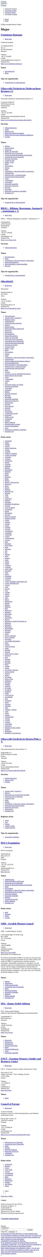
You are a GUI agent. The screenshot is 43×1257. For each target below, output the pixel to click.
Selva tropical (9, 406)
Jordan (7, 563)
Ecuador (7, 506)
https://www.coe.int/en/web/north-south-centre (15, 1134)
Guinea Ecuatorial (10, 455)
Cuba (6, 587)
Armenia (7, 459)
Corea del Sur (9, 695)
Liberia (7, 596)
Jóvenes (7, 372)
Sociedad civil (9, 193)
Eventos (7, 137)
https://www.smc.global (8, 952)
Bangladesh (8, 470)
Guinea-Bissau (9, 538)
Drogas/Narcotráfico (11, 336)
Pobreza (7, 146)
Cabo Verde (8, 569)
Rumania (7, 663)
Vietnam (7, 729)
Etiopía (7, 462)
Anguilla (7, 452)
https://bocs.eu (5, 872)
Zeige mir (4, 1232)
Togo (6, 708)
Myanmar (8, 630)
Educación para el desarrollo (14, 153)
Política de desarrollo (11, 151)
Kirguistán (8, 576)
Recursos (8, 410)
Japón (6, 560)
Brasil (6, 486)
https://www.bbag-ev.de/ (8, 240)
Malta (6, 1177)
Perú (6, 657)
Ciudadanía (8, 419)
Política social (9, 417)
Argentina (8, 457)
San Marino (8, 1184)
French (13, 12)
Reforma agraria (10, 320)
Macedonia (8, 618)
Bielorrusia (8, 731)
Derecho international (11, 426)
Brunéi (7, 488)
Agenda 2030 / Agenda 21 (13, 318)
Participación (9, 403)
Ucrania (7, 720)
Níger (6, 643)
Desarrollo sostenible (11, 184)
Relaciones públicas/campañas (14, 133)
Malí (6, 609)
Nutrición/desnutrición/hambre (14, 343)
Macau (7, 599)
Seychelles (8, 677)
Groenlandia (9, 531)
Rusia (6, 664)
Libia (6, 598)
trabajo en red (9, 131)
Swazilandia (8, 697)
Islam (6, 370)
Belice (7, 473)
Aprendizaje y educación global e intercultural (19, 171)
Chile (6, 495)
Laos (6, 590)
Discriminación (9, 71)
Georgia (7, 524)
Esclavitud (8, 189)
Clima (7, 178)
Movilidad (8, 397)
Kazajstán (8, 571)
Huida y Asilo (9, 162)
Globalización (9, 173)
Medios (7, 392)
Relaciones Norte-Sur (11, 186)
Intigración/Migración (11, 262)
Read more (8, 39)
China (7, 497)
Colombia (8, 578)
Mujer (7, 73)
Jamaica (7, 558)
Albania (7, 444)
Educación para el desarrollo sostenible (17, 795)
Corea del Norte (10, 646)
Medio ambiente (10, 422)
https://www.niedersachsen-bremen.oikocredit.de (16, 120)
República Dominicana (12, 504)
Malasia (7, 605)
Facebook (15, 1219)
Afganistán (8, 441)
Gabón (7, 520)
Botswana (8, 484)
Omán (7, 648)
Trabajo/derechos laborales (13, 323)
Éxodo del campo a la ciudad (14, 384)
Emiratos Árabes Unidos (12, 728)
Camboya (8, 565)
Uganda (7, 719)
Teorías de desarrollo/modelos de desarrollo (18, 155)
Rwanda (7, 661)
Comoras (7, 580)
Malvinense (8, 513)
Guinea (7, 536)
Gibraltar (7, 527)
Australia (7, 464)
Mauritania (8, 614)
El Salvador (8, 509)
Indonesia (8, 549)
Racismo (7, 187)
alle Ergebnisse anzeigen (8, 1253)
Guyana (7, 540)
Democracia (8, 332)
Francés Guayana (10, 517)
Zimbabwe (8, 681)
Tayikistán (8, 700)
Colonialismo (9, 180)
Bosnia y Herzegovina (12, 482)
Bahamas (8, 466)
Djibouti (7, 500)
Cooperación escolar (11, 413)
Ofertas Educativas (11, 128)
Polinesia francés (10, 518)
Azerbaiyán (8, 461)
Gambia (7, 522)
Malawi (7, 603)
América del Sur (10, 828)
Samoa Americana (10, 448)
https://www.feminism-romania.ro (11, 64)
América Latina (10, 826)
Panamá (7, 652)
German (14, 14)
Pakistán (7, 650)
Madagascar (8, 601)
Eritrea (7, 511)
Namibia (7, 632)
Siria (6, 699)
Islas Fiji (7, 515)
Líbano (7, 594)
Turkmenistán (9, 717)
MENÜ (4, 4)
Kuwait (7, 589)
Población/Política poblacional (14, 329)
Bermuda (8, 477)
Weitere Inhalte (16, 24)
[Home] (3, 2)
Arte (6, 383)
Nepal (7, 634)
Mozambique (9, 628)
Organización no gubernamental (15, 82)
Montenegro (8, 1180)
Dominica (8, 502)
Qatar (6, 572)
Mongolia (8, 625)
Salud (6, 169)
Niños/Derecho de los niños (13, 375)
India (6, 547)
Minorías (7, 395)
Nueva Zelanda (9, 637)
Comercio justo (9, 160)
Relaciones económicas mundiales (15, 191)
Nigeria (7, 645)
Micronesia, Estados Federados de (15, 621)
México (7, 619)
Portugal (7, 1182)
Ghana (7, 526)
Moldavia (8, 623)
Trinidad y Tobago (10, 710)
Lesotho (7, 592)
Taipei (7, 702)
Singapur (7, 682)
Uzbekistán (8, 724)
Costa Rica (8, 498)
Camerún (8, 567)
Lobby (7, 129)
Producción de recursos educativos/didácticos (19, 135)
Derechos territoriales (11, 386)
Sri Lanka (8, 688)
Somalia (7, 684)
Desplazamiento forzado (12, 424)
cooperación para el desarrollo (14, 157)
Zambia (7, 666)
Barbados (8, 471)
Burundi (7, 493)
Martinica (8, 612)
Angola (7, 450)
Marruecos (8, 610)
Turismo (7, 421)
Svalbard (7, 686)
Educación (8, 150)
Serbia (7, 675)
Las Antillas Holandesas (12, 641)
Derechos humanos (11, 393)
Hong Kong (8, 545)
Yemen (7, 562)
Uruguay (7, 722)
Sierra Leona (9, 679)
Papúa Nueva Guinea (11, 654)
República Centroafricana (13, 733)
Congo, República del (12, 583)
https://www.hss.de (7, 1032)
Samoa (7, 668)
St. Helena (8, 690)
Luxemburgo (9, 1175)
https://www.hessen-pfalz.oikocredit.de (13, 770)
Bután (7, 479)
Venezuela (8, 726)
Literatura (8, 390)
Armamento (8, 412)
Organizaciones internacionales (14, 177)
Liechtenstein (9, 1173)
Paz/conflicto (9, 166)
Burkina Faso (9, 491)
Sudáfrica (8, 691)
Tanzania (7, 704)
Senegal (7, 673)
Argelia (7, 446)
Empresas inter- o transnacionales (15, 175)
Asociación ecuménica (12, 837)
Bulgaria (7, 489)
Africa (7, 820)
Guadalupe (8, 533)
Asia (6, 822)
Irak (6, 553)
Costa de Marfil (10, 508)
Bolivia (7, 480)
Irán (6, 551)
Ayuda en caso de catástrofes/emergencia (18, 374)
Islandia (7, 554)
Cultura (7, 381)
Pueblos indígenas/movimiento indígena (17, 361)
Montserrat (8, 627)
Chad (6, 711)
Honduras (8, 544)
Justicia (7, 168)
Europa (7, 824)
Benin (7, 475)
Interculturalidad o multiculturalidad (16, 264)
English (13, 11)
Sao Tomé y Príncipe (11, 670)
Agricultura (8, 182)
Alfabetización (9, 321)
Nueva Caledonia (10, 636)
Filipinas (7, 659)
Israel (6, 556)
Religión (7, 408)
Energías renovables (11, 159)
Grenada (7, 529)
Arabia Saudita (9, 672)
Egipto (7, 443)
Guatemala (8, 535)
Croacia (7, 585)
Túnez (7, 713)
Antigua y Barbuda (11, 453)
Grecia (7, 1168)
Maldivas (8, 607)
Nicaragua (8, 639)
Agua (6, 428)
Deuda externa (9, 148)
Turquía (7, 715)
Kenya (7, 574)
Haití (6, 542)
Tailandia (8, 706)
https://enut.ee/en (6, 1090)
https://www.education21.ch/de (10, 308)
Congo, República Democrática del (16, 581)
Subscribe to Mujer (7, 1196)
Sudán (7, 693)
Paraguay (8, 655)
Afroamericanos (10, 316)
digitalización (9, 1044)
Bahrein (7, 468)
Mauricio (7, 616)
